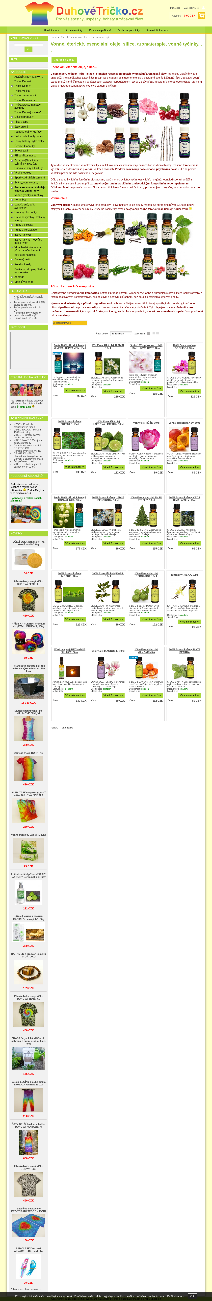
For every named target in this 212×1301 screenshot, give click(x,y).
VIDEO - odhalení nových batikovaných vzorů (27, 465)
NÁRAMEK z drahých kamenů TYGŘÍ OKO (28, 955)
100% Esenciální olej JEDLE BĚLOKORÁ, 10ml (108, 498)
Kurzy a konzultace (25, 229)
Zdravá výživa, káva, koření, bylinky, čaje (26, 162)
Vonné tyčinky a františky (28, 195)
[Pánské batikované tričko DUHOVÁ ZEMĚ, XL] (28, 1014)
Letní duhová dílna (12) (26, 315)
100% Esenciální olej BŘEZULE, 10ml (69, 422)
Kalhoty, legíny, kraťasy (28, 131)
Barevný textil (22, 259)
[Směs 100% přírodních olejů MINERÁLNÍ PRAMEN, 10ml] (69, 363)
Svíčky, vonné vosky (26, 182)
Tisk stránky (66, 727)
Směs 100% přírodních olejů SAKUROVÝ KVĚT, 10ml (146, 346)
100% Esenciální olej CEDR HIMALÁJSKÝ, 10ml (184, 498)
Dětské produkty (23, 116)
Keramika (20, 199)
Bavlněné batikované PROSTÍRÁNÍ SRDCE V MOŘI (28, 1210)
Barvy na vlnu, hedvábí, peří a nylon (28, 241)
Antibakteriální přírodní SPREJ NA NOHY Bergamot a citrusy (28, 875)
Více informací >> (75, 390)
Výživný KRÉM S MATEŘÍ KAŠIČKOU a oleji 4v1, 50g (28, 918)
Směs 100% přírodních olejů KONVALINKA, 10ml (70, 498)
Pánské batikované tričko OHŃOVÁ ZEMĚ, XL (28, 582)
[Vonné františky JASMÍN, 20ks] (28, 850)
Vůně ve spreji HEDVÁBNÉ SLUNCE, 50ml (69, 650)
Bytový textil (21, 150)
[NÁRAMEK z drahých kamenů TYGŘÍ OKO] (28, 972)
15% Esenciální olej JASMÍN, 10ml (108, 346)
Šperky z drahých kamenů (29, 177)
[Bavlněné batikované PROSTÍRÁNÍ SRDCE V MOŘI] (28, 1225)
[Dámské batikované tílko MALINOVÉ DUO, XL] (28, 729)
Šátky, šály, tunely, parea (28, 136)
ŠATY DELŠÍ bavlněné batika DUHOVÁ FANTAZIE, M (28, 1125)
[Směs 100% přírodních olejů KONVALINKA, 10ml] (69, 515)
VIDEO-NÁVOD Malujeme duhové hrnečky (28, 441)
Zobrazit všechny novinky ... (25, 1289)
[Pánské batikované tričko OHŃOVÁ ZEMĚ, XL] (28, 599)
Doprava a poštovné (100, 30)
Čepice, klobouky (24, 146)
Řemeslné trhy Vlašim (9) (27, 312)
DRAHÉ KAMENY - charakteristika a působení (28, 454)
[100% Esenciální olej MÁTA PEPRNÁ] (184, 667)
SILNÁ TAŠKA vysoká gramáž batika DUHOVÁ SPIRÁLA (28, 794)
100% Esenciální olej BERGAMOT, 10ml (146, 574)
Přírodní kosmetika (25, 155)
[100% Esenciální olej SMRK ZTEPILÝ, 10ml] (146, 515)
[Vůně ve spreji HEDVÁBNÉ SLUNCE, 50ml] (69, 667)
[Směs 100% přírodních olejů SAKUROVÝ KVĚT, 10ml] (145, 362)
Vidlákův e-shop (23, 281)
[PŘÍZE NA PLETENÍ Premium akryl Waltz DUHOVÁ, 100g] (28, 642)
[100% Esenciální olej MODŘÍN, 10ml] (69, 591)
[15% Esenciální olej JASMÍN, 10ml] (108, 363)
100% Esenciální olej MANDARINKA (146, 650)
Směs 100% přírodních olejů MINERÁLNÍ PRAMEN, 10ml (70, 346)
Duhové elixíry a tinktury (28, 168)
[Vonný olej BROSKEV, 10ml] (184, 439)
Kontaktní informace (157, 30)
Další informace (175, 1296)
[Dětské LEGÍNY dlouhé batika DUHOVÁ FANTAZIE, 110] (28, 1100)
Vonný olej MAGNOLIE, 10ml (108, 651)
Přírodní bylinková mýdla (27, 451)
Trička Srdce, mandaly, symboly (27, 106)
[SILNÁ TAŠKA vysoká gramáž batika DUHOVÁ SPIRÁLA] (28, 811)
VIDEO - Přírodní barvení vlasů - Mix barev (27, 436)
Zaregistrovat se (191, 8)
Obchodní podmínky (129, 30)
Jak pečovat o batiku (25, 461)
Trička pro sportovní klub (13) (29, 302)
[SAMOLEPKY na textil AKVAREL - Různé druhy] (28, 1266)
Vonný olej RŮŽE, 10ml (146, 423)
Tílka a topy (21, 121)
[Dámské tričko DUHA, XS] (28, 768)
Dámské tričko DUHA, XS (28, 753)
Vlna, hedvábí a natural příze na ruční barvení (28, 249)
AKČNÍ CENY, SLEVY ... (28, 76)
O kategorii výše (62, 323)
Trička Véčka (22, 90)
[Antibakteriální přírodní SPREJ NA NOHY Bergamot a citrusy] (28, 892)
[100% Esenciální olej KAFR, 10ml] (107, 591)
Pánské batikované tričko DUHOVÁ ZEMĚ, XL (28, 997)
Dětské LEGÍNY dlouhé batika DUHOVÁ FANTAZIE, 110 (28, 1083)
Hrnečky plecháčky (25, 212)
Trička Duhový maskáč (27, 112)
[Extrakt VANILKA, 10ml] (184, 591)
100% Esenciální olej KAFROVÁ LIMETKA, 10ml (108, 422)
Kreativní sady (22, 264)
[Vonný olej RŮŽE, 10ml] (146, 439)
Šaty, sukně (21, 126)
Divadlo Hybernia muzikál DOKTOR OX (27, 447)
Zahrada (19, 276)
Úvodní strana (51, 30)
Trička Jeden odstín (25, 95)
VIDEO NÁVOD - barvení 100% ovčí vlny (27, 431)
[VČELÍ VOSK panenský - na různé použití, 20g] (28, 559)
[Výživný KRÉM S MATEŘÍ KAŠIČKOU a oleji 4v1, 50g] (28, 932)
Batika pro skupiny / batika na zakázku (29, 271)
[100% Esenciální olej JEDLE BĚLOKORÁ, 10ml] (108, 515)
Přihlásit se (175, 8)
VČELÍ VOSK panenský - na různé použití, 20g (28, 543)
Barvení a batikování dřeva (28, 458)
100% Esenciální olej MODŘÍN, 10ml (69, 574)
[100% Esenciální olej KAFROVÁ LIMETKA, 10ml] (107, 439)
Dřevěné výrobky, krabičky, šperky (30, 219)
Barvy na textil (22, 234)
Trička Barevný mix (25, 100)
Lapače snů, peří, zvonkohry (24, 206)
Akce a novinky (74, 30)
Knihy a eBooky (23, 224)
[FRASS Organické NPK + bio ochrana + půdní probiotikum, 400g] (28, 1059)
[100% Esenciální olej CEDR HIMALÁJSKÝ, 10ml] (184, 515)
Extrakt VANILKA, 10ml (184, 575)
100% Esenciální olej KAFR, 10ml (108, 574)
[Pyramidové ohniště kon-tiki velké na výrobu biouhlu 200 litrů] (28, 687)
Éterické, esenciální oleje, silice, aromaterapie (30, 189)
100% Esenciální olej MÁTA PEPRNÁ (184, 650)
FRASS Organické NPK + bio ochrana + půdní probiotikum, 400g (28, 1041)
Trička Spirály (22, 85)
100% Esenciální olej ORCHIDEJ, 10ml (184, 346)
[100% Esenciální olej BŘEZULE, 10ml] (69, 439)
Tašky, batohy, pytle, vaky (29, 141)
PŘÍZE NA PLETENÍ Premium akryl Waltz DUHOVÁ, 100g (28, 625)
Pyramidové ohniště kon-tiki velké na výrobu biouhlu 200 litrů (28, 669)
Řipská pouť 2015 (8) (25, 318)
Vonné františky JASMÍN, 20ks (28, 834)
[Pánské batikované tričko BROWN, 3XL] (28, 1184)
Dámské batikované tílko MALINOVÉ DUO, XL (28, 712)
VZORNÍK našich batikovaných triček (24, 425)
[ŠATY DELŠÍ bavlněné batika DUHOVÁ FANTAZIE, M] (28, 1142)
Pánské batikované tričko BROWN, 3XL (28, 1167)
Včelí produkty (22, 172)
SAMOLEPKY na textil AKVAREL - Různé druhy (28, 1249)
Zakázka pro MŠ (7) (24, 304)
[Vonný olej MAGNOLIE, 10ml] (107, 667)
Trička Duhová (22, 81)
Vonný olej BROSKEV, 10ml (184, 423)
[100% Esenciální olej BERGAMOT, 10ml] (146, 591)
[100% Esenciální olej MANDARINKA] (145, 667)
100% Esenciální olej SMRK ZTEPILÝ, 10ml (146, 498)
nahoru (54, 727)
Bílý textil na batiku (25, 254)
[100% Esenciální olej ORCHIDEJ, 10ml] (184, 363)
